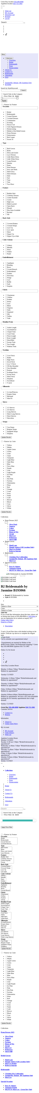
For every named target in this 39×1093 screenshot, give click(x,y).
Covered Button (12, 223)
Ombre (9, 252)
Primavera (13, 538)
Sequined (10, 312)
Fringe (9, 278)
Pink (8, 477)
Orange (9, 489)
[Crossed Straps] (6, 868)
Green (9, 451)
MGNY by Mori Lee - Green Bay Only (22, 570)
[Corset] (7, 862)
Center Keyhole (12, 198)
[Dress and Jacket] (6, 851)
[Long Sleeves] (7, 935)
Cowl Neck (11, 355)
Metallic (9, 247)
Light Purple (11, 472)
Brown (9, 500)
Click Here (32, 616)
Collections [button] (9, 770)
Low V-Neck (11, 364)
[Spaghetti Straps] (6, 945)
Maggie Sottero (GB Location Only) (21, 547)
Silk (8, 314)
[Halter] (6, 915)
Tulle (8, 318)
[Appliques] (5, 885)
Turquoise (10, 458)
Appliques (10, 263)
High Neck (10, 360)
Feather (9, 273)
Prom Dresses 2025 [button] (11, 520)
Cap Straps (10, 427)
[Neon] (3, 879)
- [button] (6, 522)
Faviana (12, 530)
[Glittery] (3, 876)
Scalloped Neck (12, 372)
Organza (10, 308)
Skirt (8, 176)
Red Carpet (11, 137)
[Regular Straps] (6, 943)
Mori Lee (12, 536)
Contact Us (8, 713)
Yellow (9, 445)
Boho (9, 151)
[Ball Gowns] (6, 848)
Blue (8, 464)
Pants (9, 165)
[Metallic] (3, 877)
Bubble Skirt (11, 193)
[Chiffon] (4, 896)
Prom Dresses (11, 133)
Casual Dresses (12, 116)
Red (8, 487)
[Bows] (5, 889)
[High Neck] (6, 917)
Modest (9, 163)
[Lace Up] (6, 870)
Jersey (9, 301)
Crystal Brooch (12, 269)
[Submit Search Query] (24, 809)
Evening (10, 123)
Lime (9, 453)
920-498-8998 (18, 2)
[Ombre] (3, 881)
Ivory (9, 493)
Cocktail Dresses (12, 118)
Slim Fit (9, 398)
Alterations (8, 801)
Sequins (9, 286)
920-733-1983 (17, 4)
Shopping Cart (10, 15)
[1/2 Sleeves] (7, 932)
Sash (8, 284)
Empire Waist (11, 394)
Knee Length (11, 338)
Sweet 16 (10, 139)
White (9, 508)
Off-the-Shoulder (12, 366)
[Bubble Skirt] (7, 857)
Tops (8, 180)
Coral (9, 491)
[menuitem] (21, 11)
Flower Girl (11, 125)
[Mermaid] (6, 926)
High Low (10, 202)
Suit (8, 178)
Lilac (9, 470)
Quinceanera (11, 135)
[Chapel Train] (5, 907)
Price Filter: (8, 96)
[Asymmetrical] (5, 905)
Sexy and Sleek (12, 169)
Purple (9, 468)
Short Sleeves (11, 416)
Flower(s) (10, 276)
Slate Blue (10, 462)
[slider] (34, 820)
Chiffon (9, 297)
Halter (9, 358)
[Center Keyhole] (7, 861)
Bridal (9, 112)
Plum (9, 485)
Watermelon (11, 483)
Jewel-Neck (11, 362)
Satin (8, 310)
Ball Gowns (11, 148)
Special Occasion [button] (10, 562)
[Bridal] (9, 838)
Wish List (8, 11)
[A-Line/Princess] (6, 922)
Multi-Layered (12, 204)
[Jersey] (4, 900)
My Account (9, 13)
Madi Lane (13, 545)
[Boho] (6, 849)
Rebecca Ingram (15, 551)
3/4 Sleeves (11, 410)
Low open (10, 230)
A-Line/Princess (12, 392)
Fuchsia (9, 481)
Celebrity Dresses (13, 195)
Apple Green (11, 449)
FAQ (6, 805)
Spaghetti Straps (12, 431)
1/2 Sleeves (11, 408)
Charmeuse (10, 295)
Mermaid (10, 396)
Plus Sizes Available (13, 210)
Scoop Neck (11, 374)
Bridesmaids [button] (9, 553)
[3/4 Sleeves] (7, 933)
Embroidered (11, 271)
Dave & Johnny (14, 566)
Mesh (9, 306)
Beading (10, 265)
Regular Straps (12, 429)
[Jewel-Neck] (6, 918)
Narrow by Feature (10, 104)
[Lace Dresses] (6, 853)
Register (7, 17)
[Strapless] (6, 946)
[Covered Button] (6, 866)
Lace (8, 280)
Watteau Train (11, 346)
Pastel (9, 254)
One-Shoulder (11, 368)
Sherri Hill (13, 539)
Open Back (11, 206)
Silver (9, 506)
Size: (2, 604)
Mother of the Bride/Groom (16, 131)
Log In (7, 18)
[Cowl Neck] (6, 913)
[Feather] (4, 898)
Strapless (10, 379)
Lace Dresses (11, 155)
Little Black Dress (13, 157)
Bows (9, 267)
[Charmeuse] (4, 894)
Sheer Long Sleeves (13, 414)
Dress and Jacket (12, 153)
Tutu (8, 182)
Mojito (9, 447)
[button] (9, 58)
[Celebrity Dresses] (7, 859)
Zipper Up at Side (13, 236)
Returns (7, 715)
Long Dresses (11, 161)
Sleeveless (10, 418)
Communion (11, 120)
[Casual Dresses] (9, 842)
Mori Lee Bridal (15, 549)
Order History (9, 733)
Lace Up (10, 228)
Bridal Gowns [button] (9, 541)
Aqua (9, 456)
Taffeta (9, 316)
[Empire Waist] (6, 924)
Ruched (9, 212)
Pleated (9, 208)
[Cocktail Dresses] (9, 844)
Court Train (11, 334)
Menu (3, 54)
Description (9, 626)
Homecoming (11, 129)
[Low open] (6, 872)
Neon (9, 249)
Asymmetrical (11, 330)
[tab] (21, 530)
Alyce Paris (13, 524)
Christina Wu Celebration (18, 557)
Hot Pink (10, 479)
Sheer (9, 232)
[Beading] (5, 887)
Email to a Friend (6, 622)
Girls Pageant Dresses (14, 127)
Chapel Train (11, 332)
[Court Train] (5, 909)
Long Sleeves (11, 412)
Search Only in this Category (12, 94)
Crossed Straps (12, 226)
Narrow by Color (10, 441)
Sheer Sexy (11, 172)
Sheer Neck (11, 376)
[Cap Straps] (6, 941)
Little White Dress (13, 159)
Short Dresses (11, 174)
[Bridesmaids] (9, 840)
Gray (9, 504)
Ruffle (9, 282)
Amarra (12, 526)
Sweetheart (10, 381)
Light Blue (10, 460)
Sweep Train (11, 342)
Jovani (11, 534)
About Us (8, 722)
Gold (9, 498)
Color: (3, 608)
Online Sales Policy (7, 620)
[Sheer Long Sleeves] (7, 937)
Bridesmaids (11, 114)
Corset (9, 200)
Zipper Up (10, 234)
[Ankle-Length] (5, 904)
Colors (11, 528)
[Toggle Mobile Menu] (1, 763)
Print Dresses (11, 167)
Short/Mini (10, 340)
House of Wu (13, 532)
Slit (8, 214)
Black (9, 502)
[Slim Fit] (6, 928)
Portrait (9, 370)
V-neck (9, 383)
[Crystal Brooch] (5, 890)
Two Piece (10, 184)
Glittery (9, 245)
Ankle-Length (11, 327)
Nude (9, 495)
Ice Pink (10, 474)
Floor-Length (11, 336)
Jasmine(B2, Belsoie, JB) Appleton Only (23, 559)
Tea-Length (11, 344)
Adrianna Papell (15, 568)
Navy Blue (10, 466)
